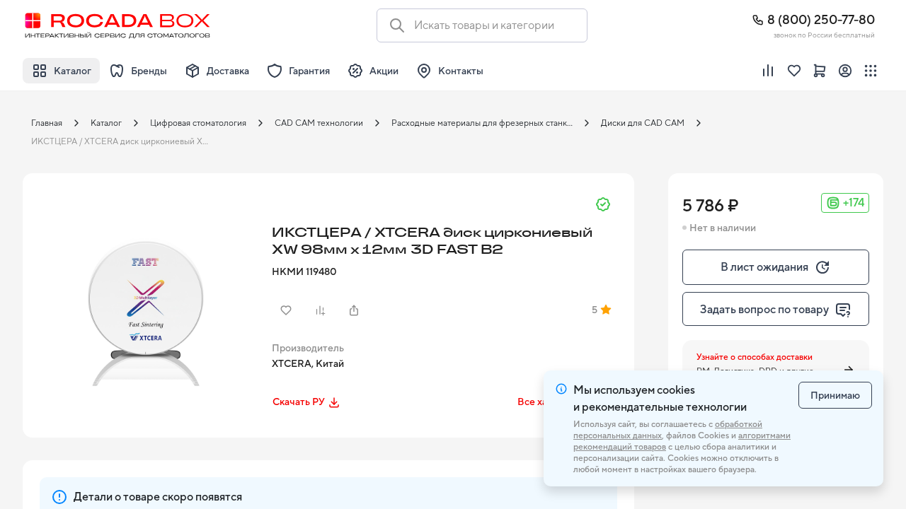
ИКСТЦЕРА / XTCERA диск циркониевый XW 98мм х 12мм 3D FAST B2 (126, 141)
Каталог (106, 123)
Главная (46, 123)
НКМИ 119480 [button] (304, 271)
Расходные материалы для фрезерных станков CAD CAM (486, 123)
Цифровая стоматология (198, 123)
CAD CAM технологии (319, 123)
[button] (143, 293)
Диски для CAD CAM (642, 123)
